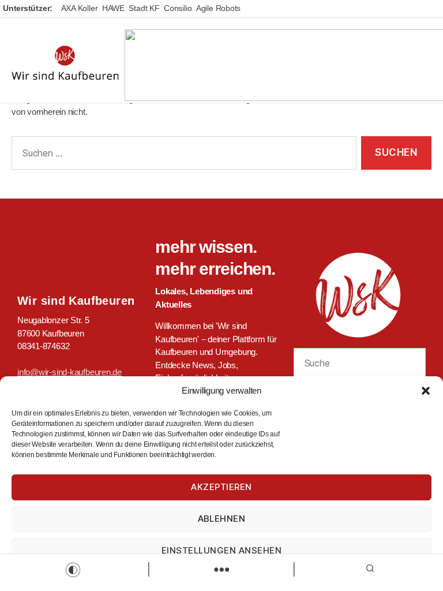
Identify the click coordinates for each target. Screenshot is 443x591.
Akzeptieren (221, 486)
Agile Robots (218, 8)
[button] (425, 391)
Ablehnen (222, 518)
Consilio (178, 8)
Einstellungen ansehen (222, 550)
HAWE (113, 8)
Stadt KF (144, 8)
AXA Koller (79, 8)
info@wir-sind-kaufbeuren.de (69, 372)
